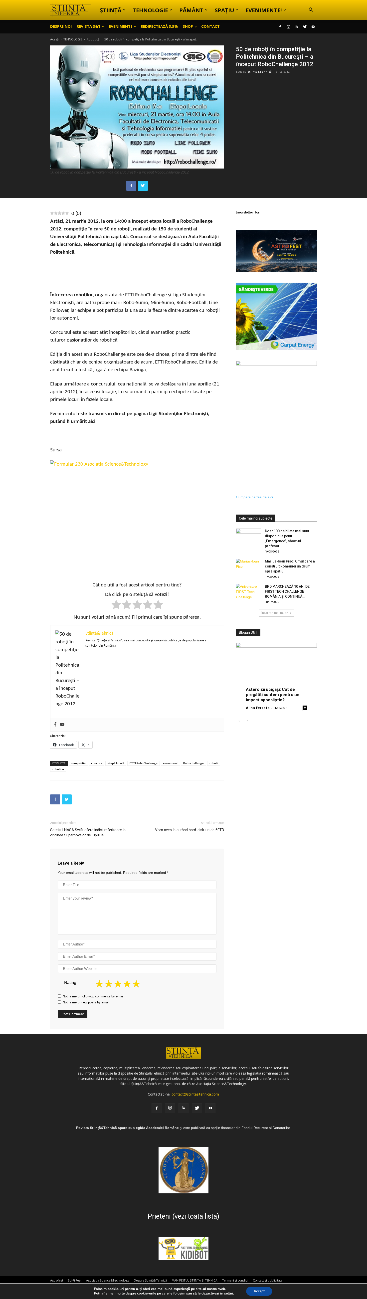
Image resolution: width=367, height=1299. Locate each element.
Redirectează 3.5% (159, 26)
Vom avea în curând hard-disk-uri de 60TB (189, 830)
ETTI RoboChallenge (144, 763)
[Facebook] (280, 26)
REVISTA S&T (89, 26)
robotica (58, 769)
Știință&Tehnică (260, 71)
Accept (259, 1291)
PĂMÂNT (191, 10)
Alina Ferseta (258, 707)
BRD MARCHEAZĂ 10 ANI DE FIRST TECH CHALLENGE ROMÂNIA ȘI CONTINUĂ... (287, 591)
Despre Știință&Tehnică (150, 1280)
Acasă (54, 39)
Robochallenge (193, 763)
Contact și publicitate (268, 1280)
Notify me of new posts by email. (86, 1002)
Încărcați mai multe (274, 613)
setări (228, 1293)
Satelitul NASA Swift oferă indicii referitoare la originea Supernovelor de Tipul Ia (88, 832)
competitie (78, 763)
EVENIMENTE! (263, 10)
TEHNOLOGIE (150, 10)
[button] (311, 10)
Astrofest (56, 1280)
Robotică (93, 39)
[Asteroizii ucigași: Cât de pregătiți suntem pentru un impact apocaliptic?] (276, 672)
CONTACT (210, 26)
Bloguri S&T (248, 632)
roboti (213, 763)
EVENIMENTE (121, 26)
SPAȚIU (224, 10)
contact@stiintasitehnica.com (195, 1094)
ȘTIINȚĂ (110, 10)
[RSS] (296, 26)
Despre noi (61, 26)
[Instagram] (288, 26)
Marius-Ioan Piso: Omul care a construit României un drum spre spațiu (290, 566)
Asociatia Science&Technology (107, 1280)
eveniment (170, 763)
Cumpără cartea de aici (254, 497)
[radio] (116, 605)
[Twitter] (305, 26)
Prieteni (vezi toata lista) (183, 1216)
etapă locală (116, 763)
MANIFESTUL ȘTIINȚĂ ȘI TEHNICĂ (194, 1280)
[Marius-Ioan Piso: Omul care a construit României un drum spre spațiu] (248, 567)
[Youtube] (313, 26)
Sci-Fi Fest (74, 1280)
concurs (96, 763)
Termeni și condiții (235, 1280)
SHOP (188, 26)
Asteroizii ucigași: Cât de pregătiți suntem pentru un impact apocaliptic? (272, 694)
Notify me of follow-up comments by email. (94, 996)
